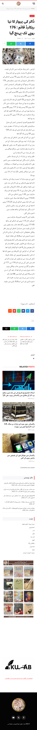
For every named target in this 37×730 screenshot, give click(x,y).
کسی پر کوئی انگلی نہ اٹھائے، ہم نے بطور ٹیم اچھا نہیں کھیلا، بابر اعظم (27, 341)
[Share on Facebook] (30, 44)
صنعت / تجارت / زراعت (29, 553)
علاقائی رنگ (31, 543)
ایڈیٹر (33, 39)
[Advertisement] (18, 637)
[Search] (3, 3)
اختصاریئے (32, 527)
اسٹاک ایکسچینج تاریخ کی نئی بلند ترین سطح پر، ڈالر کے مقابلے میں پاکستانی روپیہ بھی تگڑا (19, 394)
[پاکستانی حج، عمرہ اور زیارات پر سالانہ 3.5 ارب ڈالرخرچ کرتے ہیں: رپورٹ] (18, 411)
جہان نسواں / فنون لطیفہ (28, 524)
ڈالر (33, 321)
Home (33, 9)
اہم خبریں (32, 16)
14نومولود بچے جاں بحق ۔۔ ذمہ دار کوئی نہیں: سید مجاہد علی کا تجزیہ (19, 497)
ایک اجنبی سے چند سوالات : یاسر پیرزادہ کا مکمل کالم (21, 502)
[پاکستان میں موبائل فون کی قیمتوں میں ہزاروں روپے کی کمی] (18, 443)
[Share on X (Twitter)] (20, 44)
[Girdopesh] (18, 3)
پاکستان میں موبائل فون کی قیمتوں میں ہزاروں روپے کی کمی (21, 457)
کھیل (33, 540)
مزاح (33, 550)
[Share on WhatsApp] (11, 44)
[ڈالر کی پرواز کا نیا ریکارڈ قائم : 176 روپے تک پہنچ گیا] (18, 56)
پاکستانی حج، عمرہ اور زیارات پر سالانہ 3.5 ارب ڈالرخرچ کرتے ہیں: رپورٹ (19, 425)
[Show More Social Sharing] (4, 44)
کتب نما (33, 537)
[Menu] (33, 3)
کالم (34, 534)
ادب (34, 530)
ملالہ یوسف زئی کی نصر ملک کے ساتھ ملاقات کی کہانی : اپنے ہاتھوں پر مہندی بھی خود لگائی (10, 342)
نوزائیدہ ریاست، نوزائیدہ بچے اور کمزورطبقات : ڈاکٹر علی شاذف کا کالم (18, 509)
